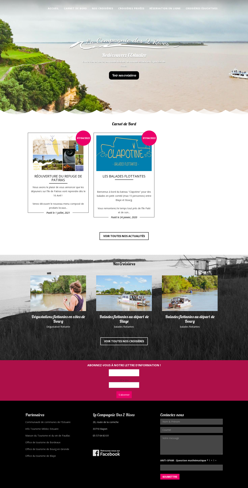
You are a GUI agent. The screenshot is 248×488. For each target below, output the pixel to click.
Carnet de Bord (75, 8)
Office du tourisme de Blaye (40, 455)
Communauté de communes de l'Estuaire (48, 422)
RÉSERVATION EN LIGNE (165, 8)
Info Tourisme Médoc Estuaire (42, 428)
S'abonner (124, 394)
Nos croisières (102, 8)
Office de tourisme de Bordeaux (42, 442)
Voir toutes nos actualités (124, 236)
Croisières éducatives (202, 8)
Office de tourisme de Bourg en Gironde (47, 449)
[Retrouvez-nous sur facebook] (106, 452)
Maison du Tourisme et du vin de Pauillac (47, 435)
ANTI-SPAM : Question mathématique (184, 460)
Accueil (53, 8)
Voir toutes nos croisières (124, 341)
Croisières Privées (131, 8)
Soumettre (169, 476)
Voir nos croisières (124, 75)
